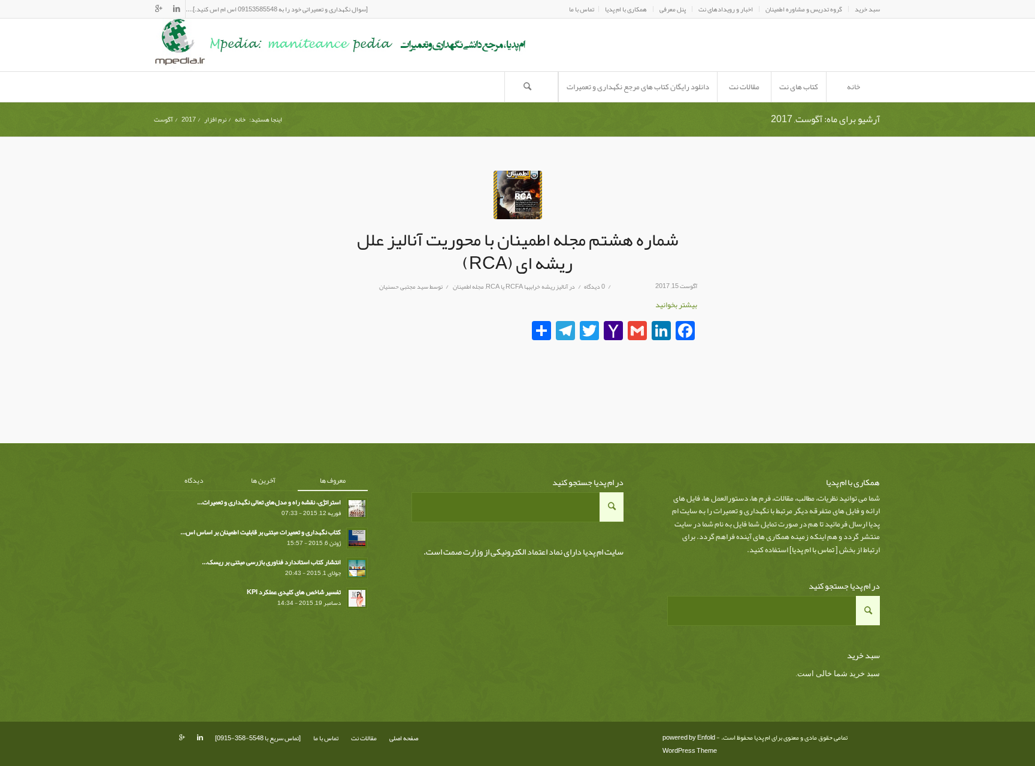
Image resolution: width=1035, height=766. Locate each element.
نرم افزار (215, 119)
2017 (188, 119)
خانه (240, 119)
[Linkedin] (176, 9)
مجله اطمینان (468, 286)
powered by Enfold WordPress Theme (689, 743)
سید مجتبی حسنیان (403, 286)
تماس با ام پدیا (813, 550)
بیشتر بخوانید (676, 304)
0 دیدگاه (594, 286)
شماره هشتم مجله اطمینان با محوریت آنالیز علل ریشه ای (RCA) (518, 251)
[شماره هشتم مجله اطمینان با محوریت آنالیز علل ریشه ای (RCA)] (518, 195)
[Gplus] (159, 9)
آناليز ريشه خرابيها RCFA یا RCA (527, 286)
